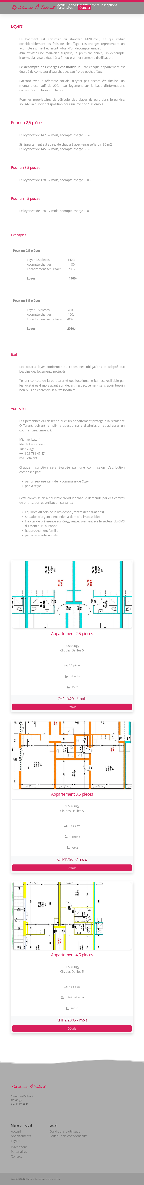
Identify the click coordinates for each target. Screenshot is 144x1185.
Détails (72, 707)
